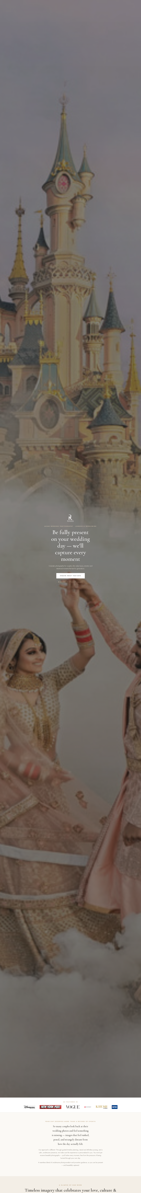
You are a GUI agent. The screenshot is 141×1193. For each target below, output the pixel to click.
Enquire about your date (70, 576)
